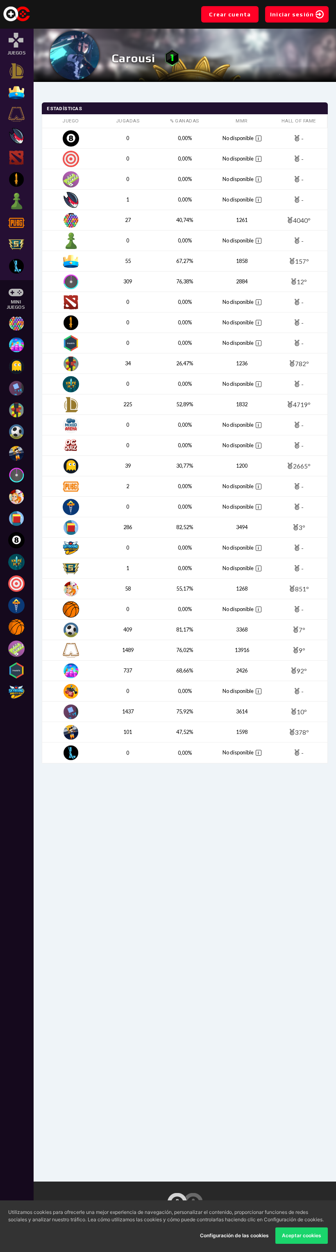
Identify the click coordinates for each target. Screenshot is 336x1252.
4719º (302, 404)
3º (302, 527)
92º (302, 671)
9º (302, 650)
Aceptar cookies (301, 1235)
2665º (302, 466)
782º (302, 363)
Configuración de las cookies (234, 1235)
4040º (302, 220)
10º (302, 712)
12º (302, 281)
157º (302, 261)
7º (302, 630)
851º (302, 589)
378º (302, 732)
